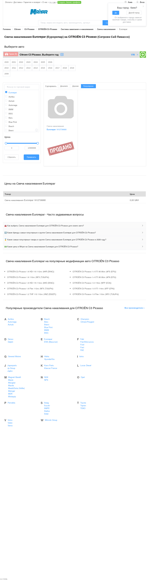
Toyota (83, 402)
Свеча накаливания (106, 29)
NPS (46, 379)
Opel (83, 377)
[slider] (22, 143)
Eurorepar (48, 339)
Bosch (47, 319)
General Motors (14, 356)
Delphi (10, 341)
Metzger (11, 391)
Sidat (46, 413)
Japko (10, 370)
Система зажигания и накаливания (77, 29)
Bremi (46, 324)
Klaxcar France (50, 368)
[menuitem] (128, 2)
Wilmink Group (51, 420)
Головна (7, 29)
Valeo (10, 422)
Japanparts (12, 365)
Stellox (47, 411)
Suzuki (47, 405)
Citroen (17, 29)
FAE (82, 350)
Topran (83, 405)
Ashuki (11, 324)
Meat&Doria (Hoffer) (16, 388)
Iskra (81, 356)
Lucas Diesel (85, 365)
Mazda (11, 385)
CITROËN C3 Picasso (47, 29)
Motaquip (12, 396)
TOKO (82, 408)
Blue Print (48, 327)
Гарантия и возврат (32, 2)
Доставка (18, 2)
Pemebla (11, 402)
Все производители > (135, 307)
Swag (46, 402)
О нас (45, 2)
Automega (12, 321)
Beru (46, 321)
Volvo (10, 420)
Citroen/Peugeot (87, 321)
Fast (82, 347)
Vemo (10, 425)
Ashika (11, 319)
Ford (82, 344)
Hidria (46, 356)
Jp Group (11, 368)
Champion (85, 319)
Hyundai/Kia (49, 359)
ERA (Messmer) (51, 341)
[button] (74, 225)
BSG (46, 332)
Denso (10, 339)
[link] (7, 29)
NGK (46, 377)
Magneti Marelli (14, 377)
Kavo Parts (49, 365)
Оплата (8, 2)
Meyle (10, 379)
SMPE (47, 408)
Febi (82, 339)
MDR (10, 393)
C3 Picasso (29, 29)
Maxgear (11, 382)
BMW (46, 330)
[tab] (74, 225)
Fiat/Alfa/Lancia (87, 341)
